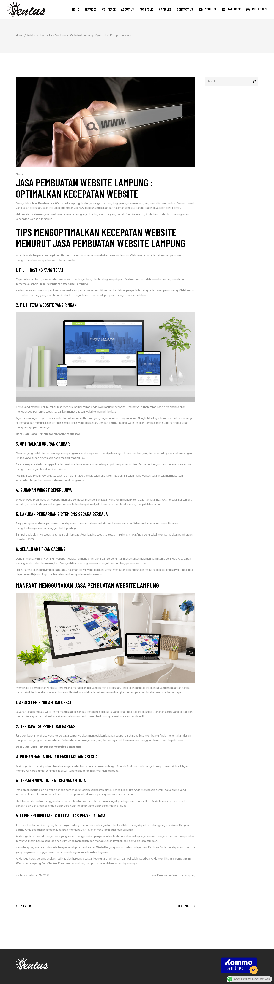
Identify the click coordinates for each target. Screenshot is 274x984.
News (42, 35)
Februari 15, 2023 (39, 875)
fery (22, 875)
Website (102, 847)
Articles (31, 35)
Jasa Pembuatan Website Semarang (56, 747)
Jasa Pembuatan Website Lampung (173, 875)
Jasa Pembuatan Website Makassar (55, 434)
